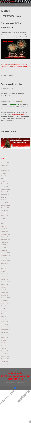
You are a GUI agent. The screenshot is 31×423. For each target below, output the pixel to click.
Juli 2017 (3, 307)
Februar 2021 (4, 230)
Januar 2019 (4, 275)
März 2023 (4, 180)
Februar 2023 (4, 183)
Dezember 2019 (5, 252)
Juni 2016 (3, 342)
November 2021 (5, 207)
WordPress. (22, 381)
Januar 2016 (4, 352)
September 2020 (5, 238)
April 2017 (4, 315)
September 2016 (5, 334)
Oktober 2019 (4, 257)
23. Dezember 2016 (8, 87)
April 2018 (4, 289)
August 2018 (4, 283)
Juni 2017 (3, 310)
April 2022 (4, 199)
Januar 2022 (4, 201)
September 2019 (5, 259)
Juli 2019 (3, 265)
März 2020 (4, 249)
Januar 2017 (4, 323)
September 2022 (5, 193)
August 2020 (4, 241)
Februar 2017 (4, 320)
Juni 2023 (3, 175)
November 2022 (5, 188)
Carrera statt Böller (11, 23)
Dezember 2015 (5, 355)
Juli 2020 (3, 244)
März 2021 (4, 228)
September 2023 (5, 169)
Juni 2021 (3, 220)
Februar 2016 (4, 350)
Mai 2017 (3, 312)
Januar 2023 (4, 185)
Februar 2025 (4, 164)
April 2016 (4, 347)
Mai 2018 (3, 286)
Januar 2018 (4, 294)
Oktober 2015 (4, 360)
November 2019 (5, 254)
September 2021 (5, 212)
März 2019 (4, 270)
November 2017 (5, 299)
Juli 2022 (3, 196)
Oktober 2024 (4, 167)
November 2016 (5, 328)
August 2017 (4, 304)
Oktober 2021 (4, 209)
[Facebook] (15, 387)
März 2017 (4, 318)
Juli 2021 (3, 217)
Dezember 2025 (5, 161)
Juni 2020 (3, 246)
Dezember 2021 (5, 204)
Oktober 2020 (4, 236)
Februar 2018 (4, 291)
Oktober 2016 (4, 331)
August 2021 (4, 214)
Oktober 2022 (4, 191)
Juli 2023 (3, 172)
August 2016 (4, 336)
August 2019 (4, 262)
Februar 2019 (4, 273)
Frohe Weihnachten (12, 83)
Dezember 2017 (5, 297)
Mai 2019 (3, 267)
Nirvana (16, 381)
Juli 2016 (3, 339)
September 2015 (5, 363)
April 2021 (4, 225)
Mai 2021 (3, 222)
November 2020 (5, 233)
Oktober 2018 (4, 278)
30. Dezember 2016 (8, 27)
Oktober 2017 (4, 302)
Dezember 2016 (5, 326)
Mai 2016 (3, 344)
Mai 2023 (3, 177)
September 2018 (5, 281)
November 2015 (5, 357)
